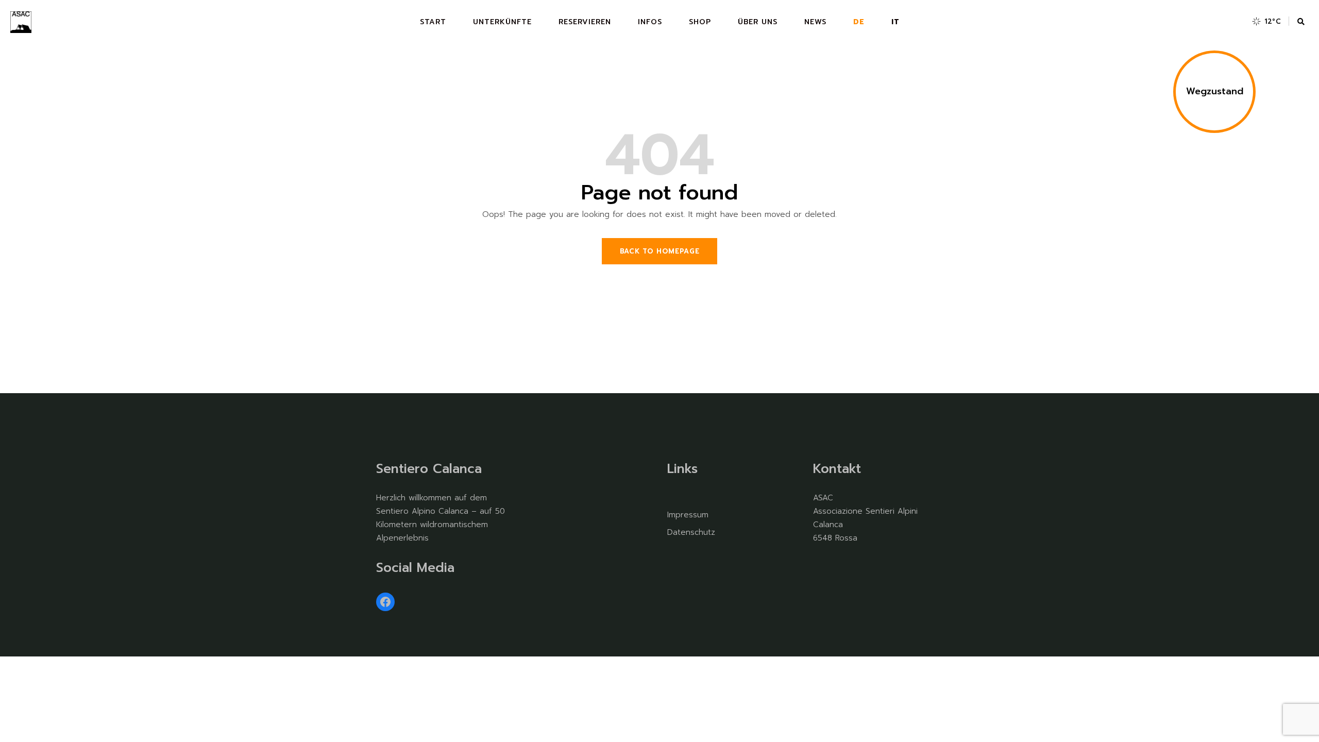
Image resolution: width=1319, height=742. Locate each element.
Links (682, 469)
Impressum (687, 514)
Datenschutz (691, 532)
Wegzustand (1214, 91)
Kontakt (837, 469)
